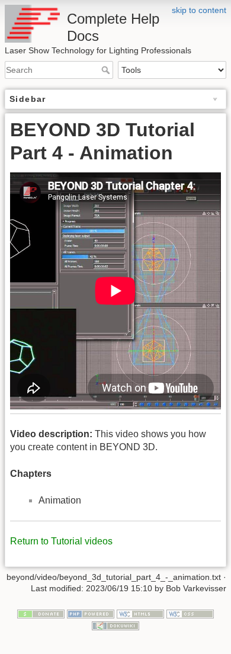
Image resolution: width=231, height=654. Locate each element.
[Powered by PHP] (90, 613)
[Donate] (41, 613)
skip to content (199, 10)
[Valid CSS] (190, 613)
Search (107, 70)
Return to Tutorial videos (61, 541)
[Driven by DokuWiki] (115, 625)
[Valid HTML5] (140, 613)
